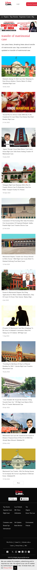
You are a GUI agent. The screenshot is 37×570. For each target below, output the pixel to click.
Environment (29, 522)
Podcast (28, 525)
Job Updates (17, 522)
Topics (6, 17)
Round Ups (6, 525)
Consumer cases (7, 522)
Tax (27, 507)
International (6, 528)
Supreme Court (25, 17)
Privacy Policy (8, 568)
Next (18, 483)
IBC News (17, 510)
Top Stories (14, 17)
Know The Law (30, 513)
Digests (28, 510)
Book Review (18, 525)
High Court (6, 513)
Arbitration (17, 513)
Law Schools (18, 507)
